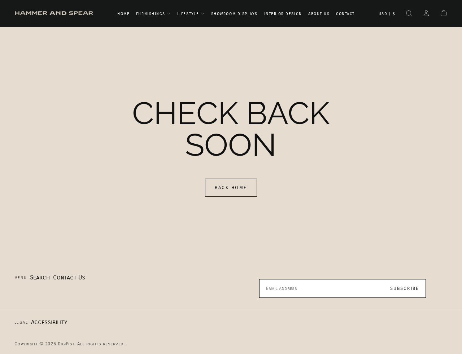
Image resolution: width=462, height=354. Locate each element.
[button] (387, 14)
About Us (319, 14)
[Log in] (426, 14)
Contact (345, 14)
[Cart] (444, 14)
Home (123, 14)
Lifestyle (188, 14)
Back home (231, 187)
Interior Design (283, 14)
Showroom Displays (234, 14)
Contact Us (69, 277)
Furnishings (150, 14)
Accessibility (49, 322)
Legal (21, 322)
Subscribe (404, 288)
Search (40, 277)
